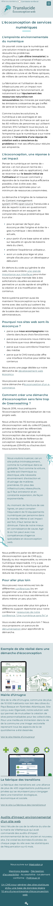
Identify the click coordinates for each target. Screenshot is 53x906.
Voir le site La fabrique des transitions (22, 805)
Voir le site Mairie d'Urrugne (17, 737)
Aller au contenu (9, 1)
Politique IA (33, 878)
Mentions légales (19, 871)
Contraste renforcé (29, 1)
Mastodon (35, 864)
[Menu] (49, 3)
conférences (22, 588)
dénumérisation (11, 629)
